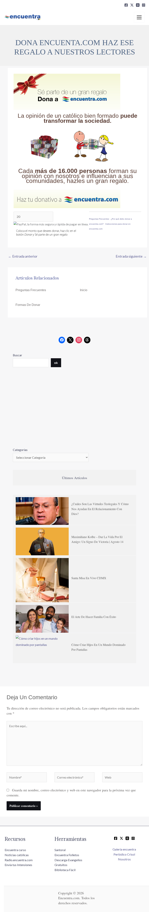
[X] (132, 5)
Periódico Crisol (124, 854)
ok (56, 362)
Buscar (17, 355)
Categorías (20, 450)
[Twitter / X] (121, 838)
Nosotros (124, 859)
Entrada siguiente (131, 256)
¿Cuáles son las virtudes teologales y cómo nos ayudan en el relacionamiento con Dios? (100, 509)
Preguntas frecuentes (31, 290)
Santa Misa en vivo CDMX (88, 578)
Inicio (83, 290)
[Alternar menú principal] (139, 17)
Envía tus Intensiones (18, 865)
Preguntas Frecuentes (99, 219)
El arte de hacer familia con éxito (93, 617)
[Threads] (137, 5)
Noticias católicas (17, 855)
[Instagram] (143, 5)
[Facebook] (126, 5)
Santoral (60, 850)
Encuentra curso (15, 850)
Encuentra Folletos (67, 855)
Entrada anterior (22, 256)
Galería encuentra (124, 849)
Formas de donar (28, 304)
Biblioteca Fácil (65, 870)
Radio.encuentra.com (19, 860)
